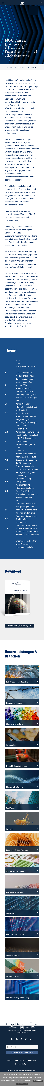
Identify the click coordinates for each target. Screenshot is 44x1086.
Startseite (8, 67)
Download (18, 626)
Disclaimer (31, 1061)
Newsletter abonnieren (21, 1053)
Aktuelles (21, 67)
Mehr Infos (38, 1081)
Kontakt (9, 1061)
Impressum (19, 1061)
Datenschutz (20, 1064)
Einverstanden (22, 1084)
